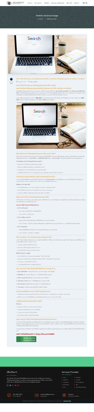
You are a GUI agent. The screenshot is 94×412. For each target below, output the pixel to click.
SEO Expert (59, 401)
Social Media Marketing (81, 387)
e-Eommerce (66, 382)
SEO (31, 81)
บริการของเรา (38, 3)
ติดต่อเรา (76, 3)
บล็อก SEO (69, 3)
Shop (64, 387)
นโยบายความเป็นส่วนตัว (57, 3)
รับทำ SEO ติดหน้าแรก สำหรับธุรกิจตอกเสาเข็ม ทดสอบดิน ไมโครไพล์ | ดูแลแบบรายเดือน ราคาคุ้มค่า (50, 79)
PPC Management (80, 382)
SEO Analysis (66, 384)
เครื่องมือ (46, 3)
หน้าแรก (30, 3)
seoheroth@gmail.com (47, 394)
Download (78, 377)
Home (64, 377)
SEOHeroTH (44, 401)
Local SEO (35, 81)
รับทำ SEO (65, 380)
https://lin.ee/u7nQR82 (45, 334)
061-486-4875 (17, 394)
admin (11, 83)
